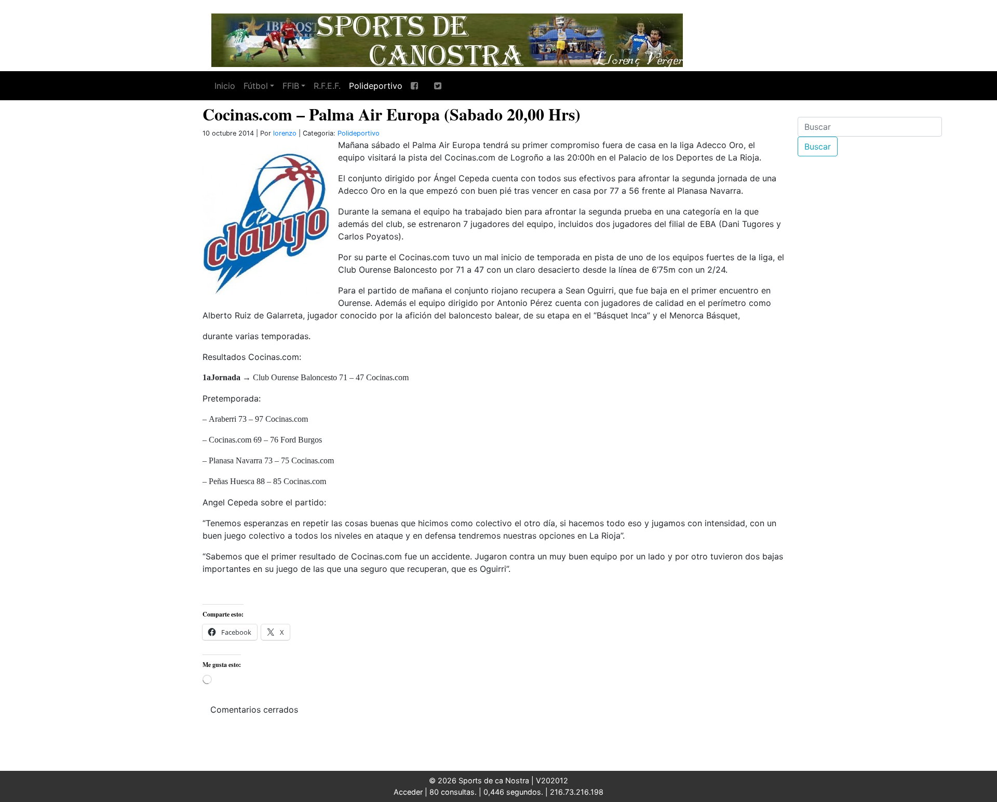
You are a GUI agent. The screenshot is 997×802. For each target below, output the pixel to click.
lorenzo (285, 133)
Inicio (224, 86)
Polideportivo (375, 86)
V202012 (552, 780)
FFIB (290, 86)
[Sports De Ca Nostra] (446, 39)
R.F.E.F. (327, 86)
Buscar (817, 146)
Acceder (408, 791)
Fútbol (256, 86)
